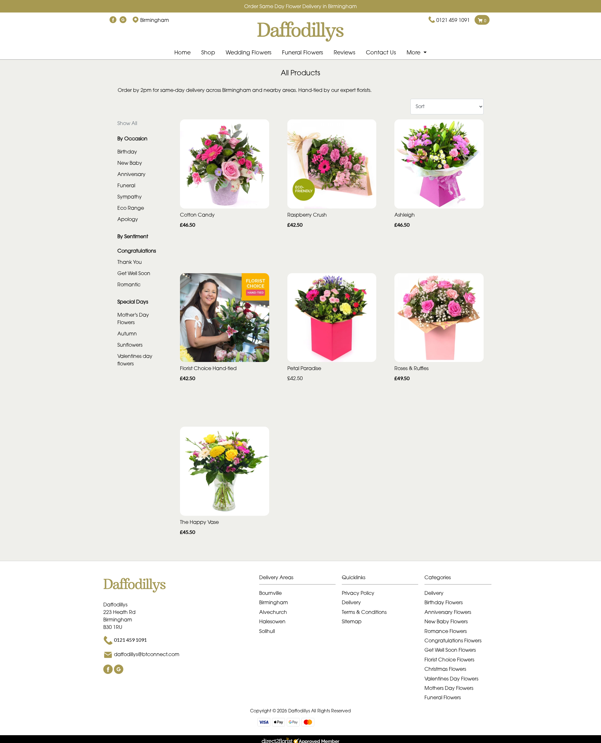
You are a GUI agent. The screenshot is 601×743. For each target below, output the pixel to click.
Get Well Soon (133, 273)
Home (182, 52)
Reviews (344, 52)
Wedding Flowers (248, 52)
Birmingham (273, 602)
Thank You (129, 262)
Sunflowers (129, 345)
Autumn (127, 333)
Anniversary (131, 174)
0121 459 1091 (453, 20)
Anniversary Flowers (447, 612)
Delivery (351, 602)
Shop (208, 52)
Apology (127, 219)
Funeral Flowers (302, 52)
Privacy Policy (358, 593)
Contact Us (381, 52)
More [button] (414, 52)
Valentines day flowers (134, 360)
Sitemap (352, 621)
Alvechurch (273, 612)
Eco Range (130, 208)
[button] (300, 579)
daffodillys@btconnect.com (146, 654)
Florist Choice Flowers (449, 659)
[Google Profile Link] (123, 20)
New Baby (129, 163)
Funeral (126, 185)
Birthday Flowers (443, 602)
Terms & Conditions (364, 612)
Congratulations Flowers (452, 640)
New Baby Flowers (446, 621)
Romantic (129, 284)
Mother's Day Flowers (133, 318)
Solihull (267, 631)
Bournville (270, 593)
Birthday (127, 151)
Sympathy (129, 196)
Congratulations (136, 251)
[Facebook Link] (113, 20)
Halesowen (272, 621)
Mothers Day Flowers (448, 688)
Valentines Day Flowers (451, 678)
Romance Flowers (445, 631)
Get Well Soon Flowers (450, 650)
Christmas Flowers (445, 669)
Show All (127, 123)
